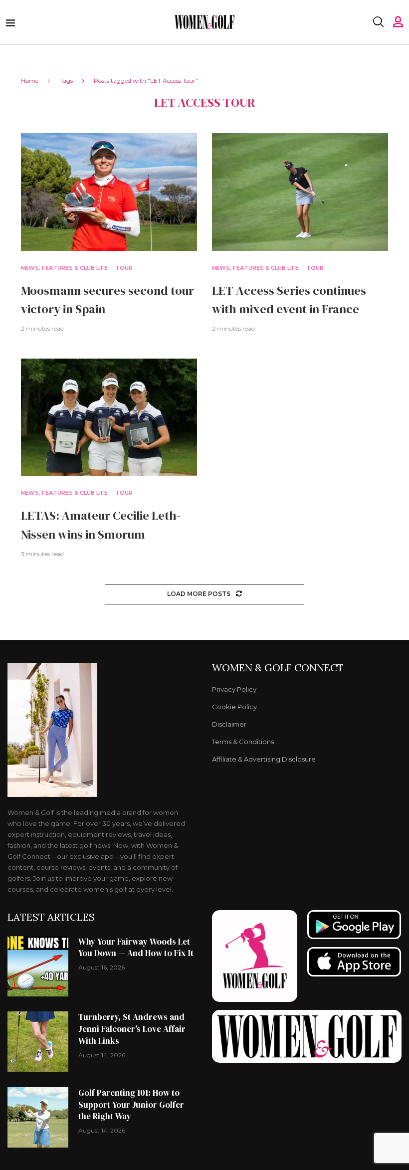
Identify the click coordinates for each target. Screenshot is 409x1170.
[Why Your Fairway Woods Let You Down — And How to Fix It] (37, 966)
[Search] (378, 21)
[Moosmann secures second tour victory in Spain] (109, 191)
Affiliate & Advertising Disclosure (264, 759)
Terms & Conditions (243, 742)
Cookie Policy (234, 707)
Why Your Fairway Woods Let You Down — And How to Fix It (136, 948)
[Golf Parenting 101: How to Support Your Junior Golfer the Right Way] (37, 1117)
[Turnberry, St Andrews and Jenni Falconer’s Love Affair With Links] (37, 1041)
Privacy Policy (234, 689)
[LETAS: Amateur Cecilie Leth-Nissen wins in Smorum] (109, 417)
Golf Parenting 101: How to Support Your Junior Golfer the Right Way (131, 1105)
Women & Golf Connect (278, 668)
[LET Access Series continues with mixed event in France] (300, 191)
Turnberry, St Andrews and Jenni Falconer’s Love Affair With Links (132, 1029)
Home (29, 80)
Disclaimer (229, 724)
